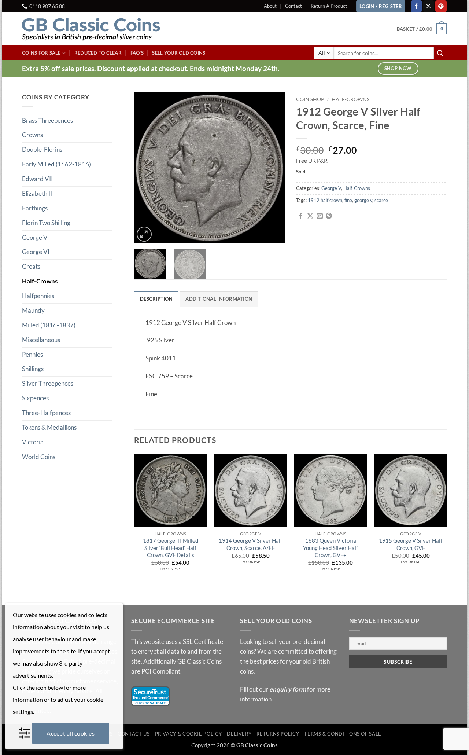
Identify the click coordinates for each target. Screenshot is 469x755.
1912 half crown (325, 200)
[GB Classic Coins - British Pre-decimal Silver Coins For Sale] (97, 29)
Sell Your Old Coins (178, 53)
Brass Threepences (47, 120)
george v (363, 200)
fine (348, 200)
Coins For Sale (41, 53)
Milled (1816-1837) (48, 325)
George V (35, 237)
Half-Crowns (40, 281)
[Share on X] (310, 216)
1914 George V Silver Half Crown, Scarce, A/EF (250, 544)
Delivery (239, 734)
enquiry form (287, 689)
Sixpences (35, 398)
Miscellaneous (41, 340)
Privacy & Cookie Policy (188, 734)
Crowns (32, 135)
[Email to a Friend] (320, 216)
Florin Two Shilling (46, 223)
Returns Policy (277, 734)
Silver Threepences (47, 383)
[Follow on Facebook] (416, 6)
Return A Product (329, 6)
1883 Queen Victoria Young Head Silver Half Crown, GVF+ (330, 547)
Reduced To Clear (98, 53)
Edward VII (37, 179)
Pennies (32, 354)
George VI (35, 252)
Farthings (35, 208)
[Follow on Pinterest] (441, 6)
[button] (422, 29)
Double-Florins (42, 149)
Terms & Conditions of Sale (342, 734)
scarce (381, 200)
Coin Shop (310, 99)
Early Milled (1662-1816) (56, 164)
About (270, 6)
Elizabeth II (37, 193)
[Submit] (440, 53)
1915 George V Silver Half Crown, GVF (410, 544)
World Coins (38, 457)
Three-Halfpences (46, 413)
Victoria (33, 442)
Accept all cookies (71, 733)
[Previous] (146, 168)
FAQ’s (137, 53)
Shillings (33, 369)
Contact (293, 6)
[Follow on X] (429, 6)
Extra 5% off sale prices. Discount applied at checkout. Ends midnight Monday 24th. (150, 68)
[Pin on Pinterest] (329, 216)
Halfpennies (38, 296)
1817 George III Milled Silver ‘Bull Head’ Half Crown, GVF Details (170, 547)
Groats (31, 266)
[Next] (273, 168)
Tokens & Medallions (49, 427)
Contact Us (133, 734)
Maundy (33, 310)
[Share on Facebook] (301, 216)
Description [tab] (156, 299)
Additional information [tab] (218, 299)
